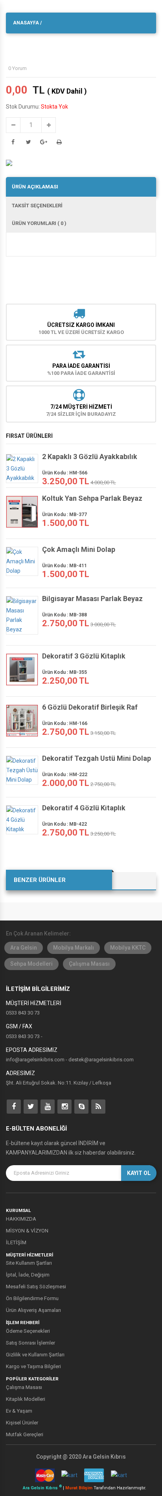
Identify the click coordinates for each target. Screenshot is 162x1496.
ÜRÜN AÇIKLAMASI (35, 187)
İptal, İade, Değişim (28, 1275)
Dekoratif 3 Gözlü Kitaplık (83, 656)
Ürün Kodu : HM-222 (64, 774)
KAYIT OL (139, 1173)
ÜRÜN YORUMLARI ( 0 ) (39, 223)
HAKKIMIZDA (21, 1219)
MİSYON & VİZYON (27, 1231)
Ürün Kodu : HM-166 (64, 723)
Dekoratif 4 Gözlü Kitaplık (83, 808)
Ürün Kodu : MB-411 (64, 565)
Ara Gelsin (23, 947)
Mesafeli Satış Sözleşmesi (36, 1286)
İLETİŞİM (16, 1242)
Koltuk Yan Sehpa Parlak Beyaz (92, 498)
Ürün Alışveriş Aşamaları (33, 1310)
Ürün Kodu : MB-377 (64, 514)
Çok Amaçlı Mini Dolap (78, 549)
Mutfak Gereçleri (24, 1434)
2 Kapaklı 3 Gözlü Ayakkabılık (89, 457)
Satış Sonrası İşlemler (30, 1343)
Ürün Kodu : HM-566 (64, 473)
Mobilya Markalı (73, 947)
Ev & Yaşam (19, 1411)
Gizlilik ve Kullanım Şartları (35, 1355)
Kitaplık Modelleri (25, 1399)
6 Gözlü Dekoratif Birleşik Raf (90, 707)
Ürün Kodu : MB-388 (64, 615)
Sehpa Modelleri (31, 964)
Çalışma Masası (89, 964)
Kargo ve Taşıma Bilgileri (33, 1366)
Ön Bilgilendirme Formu (32, 1298)
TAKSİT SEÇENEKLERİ (37, 205)
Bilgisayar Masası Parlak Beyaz (92, 599)
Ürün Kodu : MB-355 (64, 672)
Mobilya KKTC (127, 947)
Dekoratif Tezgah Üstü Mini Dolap (96, 758)
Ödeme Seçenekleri (28, 1331)
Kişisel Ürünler (22, 1423)
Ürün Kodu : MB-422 (64, 824)
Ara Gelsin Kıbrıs (42, 1487)
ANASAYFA (26, 23)
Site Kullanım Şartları (29, 1263)
